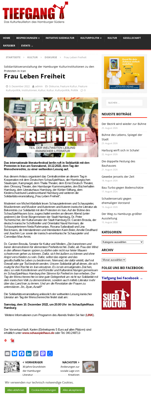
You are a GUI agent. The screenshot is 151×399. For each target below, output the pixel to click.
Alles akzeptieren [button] (72, 390)
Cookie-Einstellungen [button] (43, 390)
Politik (74, 90)
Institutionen (29, 90)
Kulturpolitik (89, 38)
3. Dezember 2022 (19, 86)
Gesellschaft (132, 38)
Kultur (112, 38)
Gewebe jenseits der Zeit (118, 176)
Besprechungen (26, 38)
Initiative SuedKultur (60, 38)
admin (39, 86)
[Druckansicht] (5, 341)
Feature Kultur (68, 86)
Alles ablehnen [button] (15, 390)
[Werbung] (124, 72)
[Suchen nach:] (124, 102)
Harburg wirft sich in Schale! (120, 150)
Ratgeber (9, 45)
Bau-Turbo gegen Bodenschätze (123, 187)
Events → (27, 45)
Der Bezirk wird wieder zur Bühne (124, 124)
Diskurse (54, 86)
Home (6, 38)
